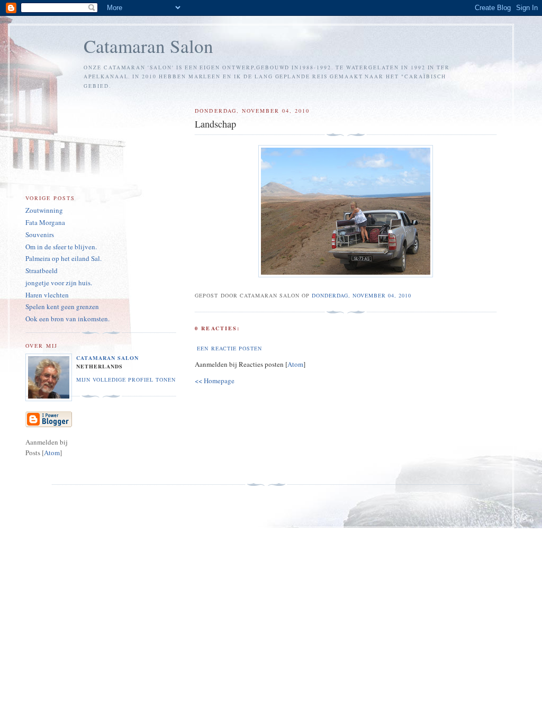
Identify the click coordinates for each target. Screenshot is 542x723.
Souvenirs (39, 234)
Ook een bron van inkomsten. (67, 318)
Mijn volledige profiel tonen (126, 379)
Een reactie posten (229, 348)
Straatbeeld (41, 270)
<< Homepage (214, 380)
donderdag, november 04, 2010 (361, 295)
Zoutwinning (44, 210)
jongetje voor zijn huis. (58, 282)
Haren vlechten (47, 295)
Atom (295, 364)
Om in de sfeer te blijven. (61, 246)
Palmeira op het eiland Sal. (63, 258)
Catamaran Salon (148, 45)
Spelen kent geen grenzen (62, 306)
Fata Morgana (45, 222)
